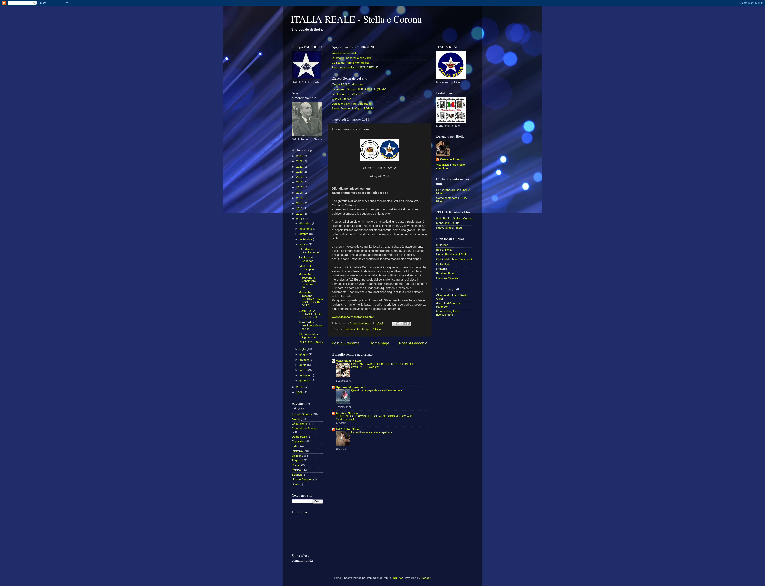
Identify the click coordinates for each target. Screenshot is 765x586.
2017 (299, 187)
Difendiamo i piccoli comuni (309, 251)
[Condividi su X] (402, 324)
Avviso (296, 419)
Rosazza (441, 268)
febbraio (305, 375)
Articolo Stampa (302, 414)
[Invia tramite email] (394, 324)
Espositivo (298, 441)
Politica (376, 329)
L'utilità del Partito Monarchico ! (351, 62)
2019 (299, 176)
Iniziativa (297, 450)
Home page (379, 343)
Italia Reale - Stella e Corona (454, 218)
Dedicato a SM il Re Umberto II (351, 103)
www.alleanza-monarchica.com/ (353, 316)
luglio (303, 349)
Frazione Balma (446, 273)
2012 (299, 213)
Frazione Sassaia (447, 278)
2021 (299, 166)
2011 (299, 219)
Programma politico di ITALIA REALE (355, 67)
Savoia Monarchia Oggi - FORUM (353, 108)
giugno (304, 354)
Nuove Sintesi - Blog (449, 227)
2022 (299, 161)
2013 (299, 208)
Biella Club (443, 264)
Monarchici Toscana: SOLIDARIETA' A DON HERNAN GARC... (311, 299)
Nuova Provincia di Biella (451, 254)
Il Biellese (442, 244)
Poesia (296, 465)
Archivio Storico (341, 98)
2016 (299, 192)
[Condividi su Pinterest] (409, 324)
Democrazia (299, 436)
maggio (304, 359)
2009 (299, 392)
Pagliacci (297, 460)
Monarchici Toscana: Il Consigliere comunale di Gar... (308, 281)
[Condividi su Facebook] (405, 324)
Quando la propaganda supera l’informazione (376, 390)
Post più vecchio (413, 343)
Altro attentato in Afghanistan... (309, 336)
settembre (306, 239)
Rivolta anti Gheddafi (306, 259)
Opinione (297, 455)
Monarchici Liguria (447, 222)
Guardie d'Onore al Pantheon (448, 305)
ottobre (304, 233)
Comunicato (299, 423)
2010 (299, 387)
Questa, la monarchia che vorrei (352, 57)
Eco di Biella (444, 249)
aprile (303, 364)
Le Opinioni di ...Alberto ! (347, 94)
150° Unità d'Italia (348, 429)
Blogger (425, 577)
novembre (306, 228)
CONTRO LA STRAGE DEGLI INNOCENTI (310, 314)
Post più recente (346, 343)
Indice (295, 446)
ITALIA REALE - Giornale (347, 84)
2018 (299, 182)
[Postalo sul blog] (398, 324)
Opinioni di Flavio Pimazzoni (454, 259)
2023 (299, 156)
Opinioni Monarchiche (351, 387)
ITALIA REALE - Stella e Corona (356, 18)
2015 (299, 198)
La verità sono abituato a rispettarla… (372, 432)
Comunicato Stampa (357, 329)
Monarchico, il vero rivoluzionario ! (448, 313)
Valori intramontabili (344, 53)
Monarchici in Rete (348, 360)
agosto (304, 244)
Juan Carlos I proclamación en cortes (311, 325)
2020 (299, 171)
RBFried (398, 577)
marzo (303, 370)
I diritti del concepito (306, 268)
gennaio (304, 380)
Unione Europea (302, 479)
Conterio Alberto (451, 159)
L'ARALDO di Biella (311, 342)
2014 (299, 203)
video (295, 484)
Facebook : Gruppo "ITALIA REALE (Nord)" (359, 89)
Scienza (297, 474)
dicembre (305, 223)
